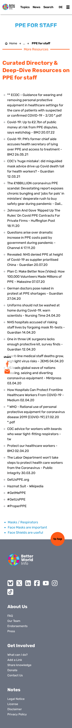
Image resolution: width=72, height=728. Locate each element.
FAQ (10, 615)
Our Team (13, 621)
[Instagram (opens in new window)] (55, 583)
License (12, 704)
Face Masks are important (27, 527)
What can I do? (17, 654)
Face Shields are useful (25, 533)
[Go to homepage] (8, 7)
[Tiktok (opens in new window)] (10, 592)
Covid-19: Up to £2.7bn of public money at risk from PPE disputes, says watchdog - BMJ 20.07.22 (32, 127)
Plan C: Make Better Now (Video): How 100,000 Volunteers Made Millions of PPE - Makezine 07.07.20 (36, 276)
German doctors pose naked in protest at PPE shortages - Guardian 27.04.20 (35, 293)
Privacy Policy (17, 714)
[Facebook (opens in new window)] (37, 583)
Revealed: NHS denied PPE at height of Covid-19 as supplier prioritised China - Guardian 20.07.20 (35, 259)
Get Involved (21, 645)
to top (57, 539)
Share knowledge (19, 665)
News (36, 7)
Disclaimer (14, 709)
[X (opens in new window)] (19, 583)
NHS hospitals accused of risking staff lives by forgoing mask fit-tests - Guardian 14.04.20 (36, 327)
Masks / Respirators (23, 522)
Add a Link (14, 660)
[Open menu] (68, 7)
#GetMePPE (16, 493)
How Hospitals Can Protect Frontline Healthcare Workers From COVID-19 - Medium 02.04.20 (35, 395)
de (61, 7)
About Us (17, 606)
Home (13, 43)
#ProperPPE (17, 506)
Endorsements (17, 626)
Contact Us (15, 675)
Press (11, 631)
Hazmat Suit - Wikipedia (25, 486)
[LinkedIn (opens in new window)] (28, 583)
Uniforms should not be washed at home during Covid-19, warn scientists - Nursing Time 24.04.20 (33, 310)
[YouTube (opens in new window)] (46, 583)
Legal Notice (16, 699)
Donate (12, 670)
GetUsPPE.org (18, 480)
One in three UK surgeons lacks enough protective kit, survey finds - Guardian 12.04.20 (35, 344)
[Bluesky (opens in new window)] (10, 583)
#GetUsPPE (16, 499)
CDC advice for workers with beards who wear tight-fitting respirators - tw (34, 434)
